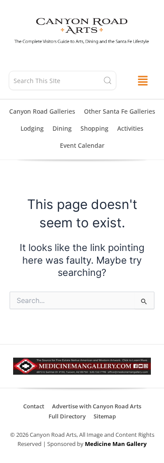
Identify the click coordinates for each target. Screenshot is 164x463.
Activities (130, 128)
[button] (142, 81)
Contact (33, 406)
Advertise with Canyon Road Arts (96, 406)
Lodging (32, 128)
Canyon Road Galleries (42, 111)
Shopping (94, 128)
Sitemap (105, 416)
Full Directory (67, 416)
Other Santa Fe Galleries (119, 111)
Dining (62, 128)
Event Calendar (82, 145)
